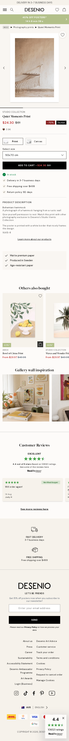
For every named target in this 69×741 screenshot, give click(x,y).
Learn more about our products (34, 239)
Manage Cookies (45, 680)
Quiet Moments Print (49, 27)
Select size (9, 149)
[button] (55, 726)
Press (30, 646)
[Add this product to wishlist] (62, 34)
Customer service (46, 646)
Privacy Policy (30, 627)
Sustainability (25, 658)
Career (29, 652)
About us (28, 641)
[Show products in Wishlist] (57, 10)
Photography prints (23, 27)
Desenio (43, 731)
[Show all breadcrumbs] (6, 27)
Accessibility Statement (20, 663)
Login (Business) (24, 684)
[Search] (11, 10)
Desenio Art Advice (46, 641)
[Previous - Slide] (3, 68)
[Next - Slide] (65, 68)
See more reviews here (34, 509)
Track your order (45, 652)
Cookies (40, 663)
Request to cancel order (49, 674)
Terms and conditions (47, 658)
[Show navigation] (4, 10)
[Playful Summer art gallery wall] (26, 398)
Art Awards (27, 678)
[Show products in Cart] (64, 10)
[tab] (11, 106)
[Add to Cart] (40, 344)
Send (34, 619)
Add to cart (34, 165)
